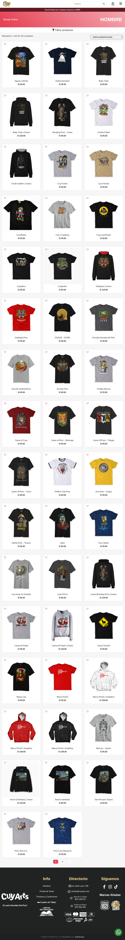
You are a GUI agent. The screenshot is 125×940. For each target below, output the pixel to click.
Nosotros (47, 886)
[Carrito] (112, 4)
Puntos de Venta (47, 891)
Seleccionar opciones (21, 78)
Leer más (21, 180)
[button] (3, 43)
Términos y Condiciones (46, 897)
